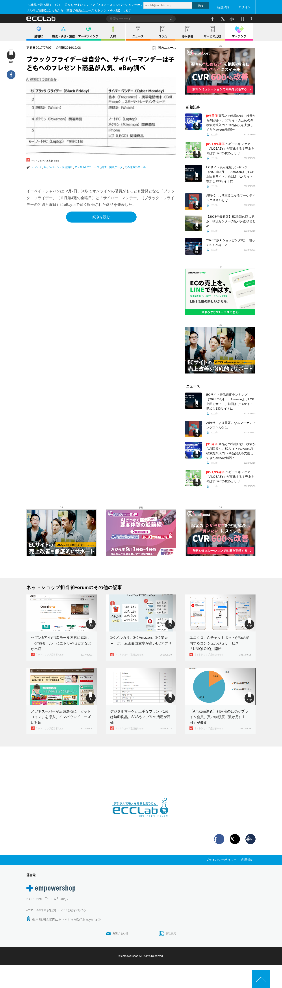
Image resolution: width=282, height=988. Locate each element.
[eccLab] (141, 820)
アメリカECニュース (86, 167)
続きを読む (101, 217)
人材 (113, 36)
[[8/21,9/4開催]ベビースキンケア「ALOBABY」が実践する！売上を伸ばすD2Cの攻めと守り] (193, 150)
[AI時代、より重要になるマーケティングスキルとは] (193, 201)
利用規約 (247, 860)
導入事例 (187, 36)
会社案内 (171, 933)
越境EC (38, 36)
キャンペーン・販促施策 (57, 167)
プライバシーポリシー (221, 860)
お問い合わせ (120, 933)
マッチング (239, 36)
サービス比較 (212, 36)
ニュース (138, 36)
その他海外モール (135, 167)
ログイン (245, 7)
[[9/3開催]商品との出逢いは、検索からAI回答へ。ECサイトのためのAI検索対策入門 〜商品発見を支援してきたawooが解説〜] (193, 121)
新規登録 (223, 7)
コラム (162, 36)
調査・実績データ (111, 167)
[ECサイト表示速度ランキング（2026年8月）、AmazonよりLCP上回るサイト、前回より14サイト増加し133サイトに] (193, 173)
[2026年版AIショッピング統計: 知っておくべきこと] (193, 246)
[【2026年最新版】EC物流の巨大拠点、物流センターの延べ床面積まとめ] (193, 222)
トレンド (36, 167)
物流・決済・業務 (63, 36)
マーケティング (88, 36)
